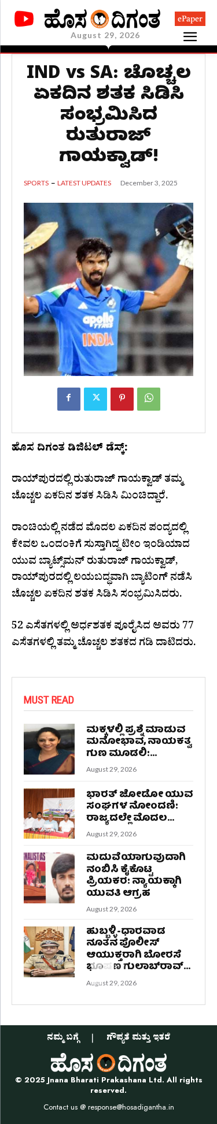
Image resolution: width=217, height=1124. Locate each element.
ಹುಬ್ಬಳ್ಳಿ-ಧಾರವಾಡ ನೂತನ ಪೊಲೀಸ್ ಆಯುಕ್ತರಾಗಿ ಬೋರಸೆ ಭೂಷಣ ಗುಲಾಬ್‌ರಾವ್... (138, 950)
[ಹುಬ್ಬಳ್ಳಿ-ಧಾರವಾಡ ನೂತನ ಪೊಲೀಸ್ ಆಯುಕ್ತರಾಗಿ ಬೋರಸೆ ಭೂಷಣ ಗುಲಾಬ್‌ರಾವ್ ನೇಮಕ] (49, 951)
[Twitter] (95, 399)
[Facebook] (68, 399)
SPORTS (36, 183)
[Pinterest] (122, 399)
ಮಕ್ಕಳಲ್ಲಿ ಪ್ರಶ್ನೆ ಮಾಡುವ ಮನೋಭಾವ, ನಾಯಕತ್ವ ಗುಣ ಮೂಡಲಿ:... (139, 742)
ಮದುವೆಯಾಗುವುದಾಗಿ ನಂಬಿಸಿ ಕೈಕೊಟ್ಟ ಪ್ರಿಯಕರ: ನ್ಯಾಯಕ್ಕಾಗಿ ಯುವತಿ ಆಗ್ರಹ (136, 876)
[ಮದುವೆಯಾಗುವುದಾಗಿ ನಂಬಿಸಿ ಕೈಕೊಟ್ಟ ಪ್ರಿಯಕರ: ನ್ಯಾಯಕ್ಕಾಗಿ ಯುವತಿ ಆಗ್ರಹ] (49, 878)
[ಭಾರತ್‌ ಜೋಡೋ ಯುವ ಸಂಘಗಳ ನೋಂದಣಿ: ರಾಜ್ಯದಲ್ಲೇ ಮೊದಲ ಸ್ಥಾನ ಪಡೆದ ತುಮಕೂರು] (49, 813)
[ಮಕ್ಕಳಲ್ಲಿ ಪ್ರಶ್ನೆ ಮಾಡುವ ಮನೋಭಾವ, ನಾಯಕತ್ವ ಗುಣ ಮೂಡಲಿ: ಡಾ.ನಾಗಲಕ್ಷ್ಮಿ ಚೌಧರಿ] (49, 749)
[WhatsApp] (148, 399)
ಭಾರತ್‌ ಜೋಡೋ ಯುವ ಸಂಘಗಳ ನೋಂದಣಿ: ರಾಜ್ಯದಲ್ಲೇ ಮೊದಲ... (139, 807)
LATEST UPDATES (84, 183)
